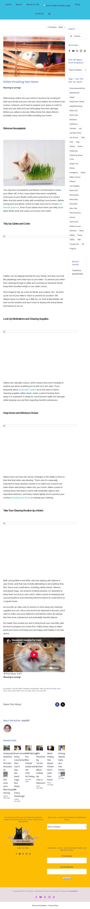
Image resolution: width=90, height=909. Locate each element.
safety (34, 691)
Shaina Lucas (75, 226)
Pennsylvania (75, 213)
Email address (66, 867)
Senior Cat (74, 222)
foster (80, 146)
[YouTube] (73, 51)
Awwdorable (34, 688)
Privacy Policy (53, 905)
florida (72, 146)
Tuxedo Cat (74, 244)
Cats (83, 137)
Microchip (74, 199)
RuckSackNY (73, 891)
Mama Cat (74, 190)
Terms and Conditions (39, 905)
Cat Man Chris (75, 133)
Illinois (72, 168)
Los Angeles (75, 186)
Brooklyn (73, 120)
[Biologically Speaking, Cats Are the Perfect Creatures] (61, 747)
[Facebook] (69, 51)
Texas (79, 235)
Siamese (73, 231)
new (26, 691)
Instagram (74, 173)
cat (44, 688)
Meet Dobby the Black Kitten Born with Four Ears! (50, 766)
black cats (74, 115)
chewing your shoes (20, 498)
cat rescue (74, 137)
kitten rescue (75, 177)
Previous (53, 27)
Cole (71, 142)
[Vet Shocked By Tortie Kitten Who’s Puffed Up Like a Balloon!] (39, 747)
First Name (67, 856)
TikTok (72, 240)
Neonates (73, 204)
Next (61, 27)
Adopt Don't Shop (77, 102)
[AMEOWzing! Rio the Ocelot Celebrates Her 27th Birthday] (28, 747)
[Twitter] (77, 51)
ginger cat (74, 164)
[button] (49, 13)
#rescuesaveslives (77, 88)
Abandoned (74, 93)
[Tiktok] (85, 51)
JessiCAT (8, 688)
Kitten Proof (20, 691)
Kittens (72, 181)
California (73, 124)
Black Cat (73, 111)
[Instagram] (81, 51)
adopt (72, 97)
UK (83, 244)
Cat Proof (49, 688)
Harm (58, 688)
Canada (73, 128)
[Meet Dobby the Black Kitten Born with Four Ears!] (50, 747)
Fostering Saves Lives (76, 157)
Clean (54, 688)
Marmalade (74, 195)
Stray (81, 231)
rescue (72, 217)
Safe (29, 691)
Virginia (73, 249)
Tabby (72, 235)
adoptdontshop (76, 106)
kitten (14, 691)
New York (73, 208)
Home (5, 691)
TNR (79, 240)
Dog (77, 142)
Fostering (73, 151)
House (10, 691)
